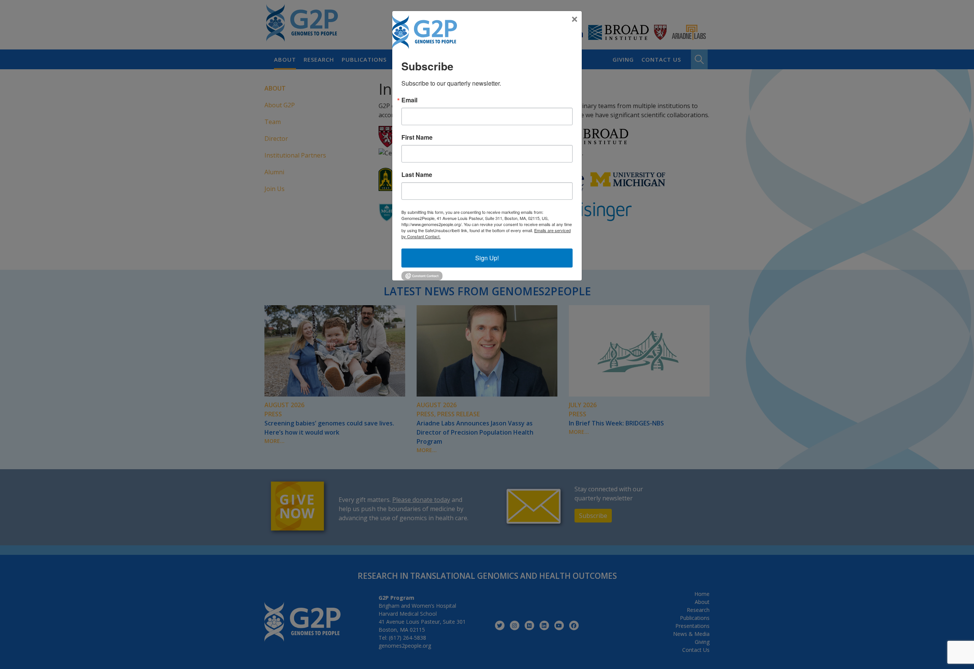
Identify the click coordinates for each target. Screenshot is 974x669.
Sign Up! (487, 257)
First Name (417, 137)
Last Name (416, 175)
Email (409, 100)
